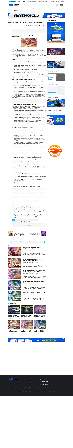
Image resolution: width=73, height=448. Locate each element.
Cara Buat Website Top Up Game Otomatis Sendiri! (55, 108)
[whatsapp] (9, 33)
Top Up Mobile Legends (44, 381)
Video (11, 10)
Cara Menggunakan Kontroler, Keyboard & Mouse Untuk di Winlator (55, 82)
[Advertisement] (56, 133)
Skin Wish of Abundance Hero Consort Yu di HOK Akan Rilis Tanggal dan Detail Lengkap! (34, 271)
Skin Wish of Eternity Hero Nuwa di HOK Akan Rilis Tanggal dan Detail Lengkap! (34, 282)
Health (16, 10)
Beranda (9, 20)
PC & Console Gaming (43, 8)
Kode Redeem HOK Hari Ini (33, 220)
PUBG (37, 8)
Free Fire (26, 8)
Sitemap (53, 387)
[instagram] (59, 388)
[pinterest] (9, 35)
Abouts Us (9, 387)
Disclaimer (26, 387)
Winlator (50, 79)
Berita (14, 8)
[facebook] (9, 27)
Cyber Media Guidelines (20, 387)
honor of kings (18, 220)
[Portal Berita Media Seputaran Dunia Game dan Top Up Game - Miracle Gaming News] (14, 5)
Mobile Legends (20, 8)
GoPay (30, 250)
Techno (50, 8)
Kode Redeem (24, 220)
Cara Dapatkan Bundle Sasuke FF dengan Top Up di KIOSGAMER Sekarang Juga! (14, 316)
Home (11, 8)
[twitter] (9, 30)
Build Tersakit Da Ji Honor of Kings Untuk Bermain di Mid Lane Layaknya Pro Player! (55, 57)
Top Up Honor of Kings (44, 384)
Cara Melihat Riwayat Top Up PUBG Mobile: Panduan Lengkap (56, 95)
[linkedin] (9, 38)
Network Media (43, 387)
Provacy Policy (31, 387)
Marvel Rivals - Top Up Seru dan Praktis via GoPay (31, 1)
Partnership (49, 387)
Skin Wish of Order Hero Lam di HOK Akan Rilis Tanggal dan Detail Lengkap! (33, 260)
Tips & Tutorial (56, 8)
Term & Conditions (37, 387)
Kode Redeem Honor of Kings (18, 221)
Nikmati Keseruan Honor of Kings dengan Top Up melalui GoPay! (33, 248)
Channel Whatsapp (19, 217)
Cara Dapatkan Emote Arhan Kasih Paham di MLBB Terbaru (27, 316)
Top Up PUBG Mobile (52, 92)
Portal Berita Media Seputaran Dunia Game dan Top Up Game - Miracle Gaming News (36, 391)
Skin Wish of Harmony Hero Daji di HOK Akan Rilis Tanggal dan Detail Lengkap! (34, 293)
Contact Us (14, 387)
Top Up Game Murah (31, 216)
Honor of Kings (31, 8)
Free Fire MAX (51, 66)
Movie (61, 8)
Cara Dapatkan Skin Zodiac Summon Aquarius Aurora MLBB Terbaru (39, 316)
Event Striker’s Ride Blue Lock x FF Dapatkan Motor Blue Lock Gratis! (54, 70)
